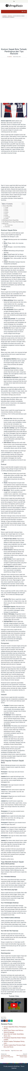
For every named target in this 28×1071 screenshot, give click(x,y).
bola (15, 1050)
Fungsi (6, 207)
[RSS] (14, 1)
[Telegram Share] (9, 1021)
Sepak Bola (7, 1050)
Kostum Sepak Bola (7, 205)
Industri (6, 218)
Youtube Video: (10, 225)
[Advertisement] (14, 34)
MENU (25, 11)
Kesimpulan (5, 223)
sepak (21, 1050)
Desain (6, 210)
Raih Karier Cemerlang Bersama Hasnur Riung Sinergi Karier (7, 1056)
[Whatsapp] (12, 1021)
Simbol (6, 215)
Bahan (6, 209)
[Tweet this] (4, 1021)
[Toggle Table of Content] (22, 204)
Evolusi (6, 212)
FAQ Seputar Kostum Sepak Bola (10, 220)
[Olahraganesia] (14, 5)
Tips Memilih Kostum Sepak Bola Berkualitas (13, 222)
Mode (6, 213)
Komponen (7, 217)
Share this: (7, 226)
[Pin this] (7, 1021)
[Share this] (2, 1021)
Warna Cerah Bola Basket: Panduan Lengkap (22, 1055)
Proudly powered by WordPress (12, 1066)
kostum (17, 1050)
